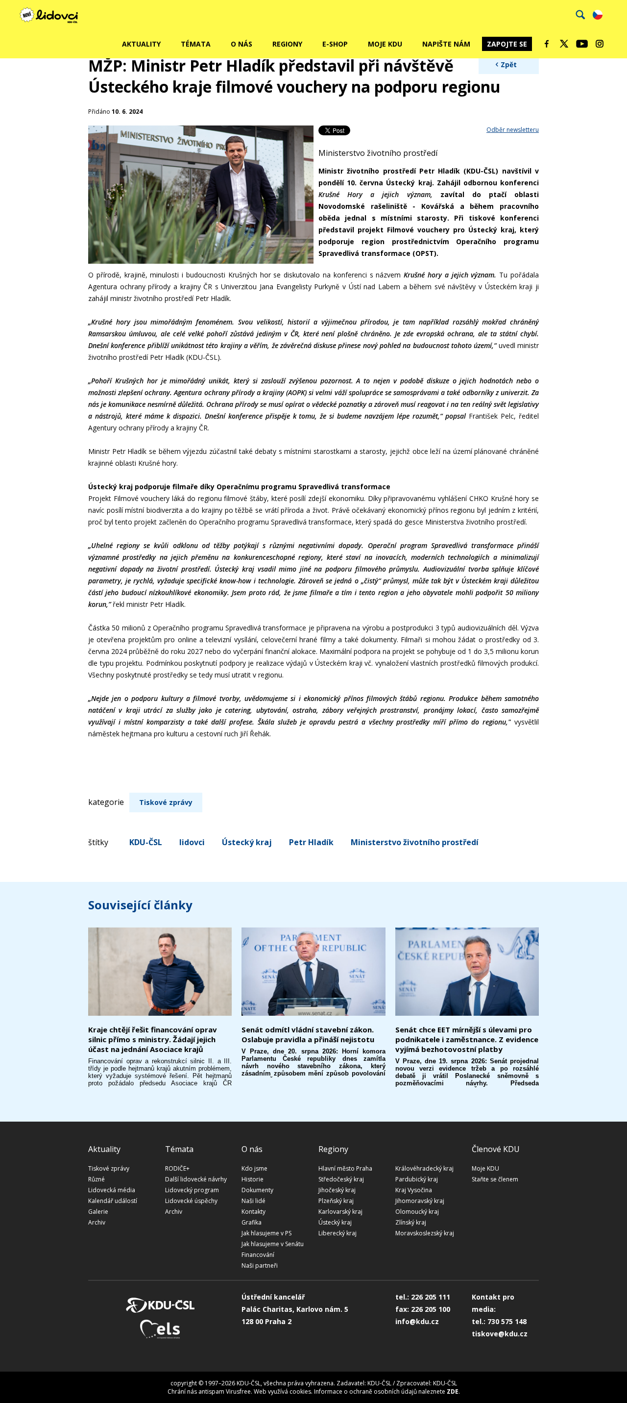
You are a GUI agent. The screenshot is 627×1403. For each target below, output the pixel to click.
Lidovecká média (111, 1190)
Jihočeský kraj (337, 1190)
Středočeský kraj (341, 1179)
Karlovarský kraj (340, 1211)
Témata (196, 44)
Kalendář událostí (112, 1201)
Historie (252, 1179)
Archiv (96, 1222)
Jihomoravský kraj (419, 1201)
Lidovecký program (192, 1190)
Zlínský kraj (410, 1222)
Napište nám (446, 44)
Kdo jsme (254, 1168)
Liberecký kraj (337, 1233)
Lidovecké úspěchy (191, 1201)
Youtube (582, 43)
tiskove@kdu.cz (500, 1333)
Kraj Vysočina (413, 1190)
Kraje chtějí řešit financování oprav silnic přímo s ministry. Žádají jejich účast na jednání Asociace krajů (152, 1039)
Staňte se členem (495, 1179)
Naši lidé (253, 1201)
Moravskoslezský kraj (424, 1233)
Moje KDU (385, 44)
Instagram (599, 43)
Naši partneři (259, 1265)
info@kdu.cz (417, 1321)
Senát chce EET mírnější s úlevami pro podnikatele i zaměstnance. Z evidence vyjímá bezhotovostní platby (466, 1039)
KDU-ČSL (145, 842)
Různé (96, 1179)
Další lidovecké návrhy (196, 1179)
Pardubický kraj (416, 1179)
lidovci (192, 842)
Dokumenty (257, 1190)
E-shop (335, 44)
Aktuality (141, 44)
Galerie (98, 1211)
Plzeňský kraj (336, 1201)
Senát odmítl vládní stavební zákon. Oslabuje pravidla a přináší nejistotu (307, 1034)
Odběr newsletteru (512, 129)
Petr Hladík (311, 842)
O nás (241, 44)
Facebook (546, 43)
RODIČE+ (177, 1168)
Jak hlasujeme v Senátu (272, 1244)
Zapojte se (507, 44)
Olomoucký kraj (417, 1211)
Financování (257, 1255)
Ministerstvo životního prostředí (415, 842)
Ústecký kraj (247, 842)
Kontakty (253, 1211)
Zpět (509, 64)
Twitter (564, 43)
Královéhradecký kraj (424, 1168)
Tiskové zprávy (166, 802)
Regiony (287, 44)
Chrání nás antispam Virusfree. (210, 1391)
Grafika (251, 1222)
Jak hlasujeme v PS (266, 1233)
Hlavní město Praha (345, 1168)
